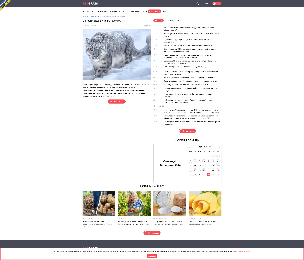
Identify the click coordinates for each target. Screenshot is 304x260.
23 (218, 170)
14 (209, 165)
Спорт (144, 11)
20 (204, 170)
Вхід (218, 3)
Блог (164, 11)
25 (195, 174)
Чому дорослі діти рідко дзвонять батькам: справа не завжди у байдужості (189, 95)
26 (200, 174)
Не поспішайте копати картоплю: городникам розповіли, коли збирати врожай (189, 28)
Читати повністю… (116, 101)
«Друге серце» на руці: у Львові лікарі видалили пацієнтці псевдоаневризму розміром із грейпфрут (187, 56)
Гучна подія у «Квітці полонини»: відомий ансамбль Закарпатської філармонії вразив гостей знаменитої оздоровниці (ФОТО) (191, 116)
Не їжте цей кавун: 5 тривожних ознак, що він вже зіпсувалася (189, 77)
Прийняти (152, 256)
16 (218, 165)
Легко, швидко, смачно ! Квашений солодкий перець (185, 66)
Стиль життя (154, 11)
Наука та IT (123, 11)
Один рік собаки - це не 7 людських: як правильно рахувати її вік (190, 81)
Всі (84, 11)
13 (204, 165)
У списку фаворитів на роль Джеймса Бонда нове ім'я (186, 84)
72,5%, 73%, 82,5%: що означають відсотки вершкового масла (189, 45)
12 (200, 165)
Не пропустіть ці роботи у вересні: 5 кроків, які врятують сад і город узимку (191, 34)
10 (190, 165)
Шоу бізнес (135, 11)
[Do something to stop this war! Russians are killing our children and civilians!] (5, 5)
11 (195, 165)
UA (206, 3)
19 (200, 170)
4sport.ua (147, 25)
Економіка (113, 11)
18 (195, 170)
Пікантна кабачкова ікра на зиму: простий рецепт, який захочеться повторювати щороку (191, 72)
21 (209, 170)
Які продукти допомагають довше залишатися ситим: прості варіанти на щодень (192, 122)
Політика (90, 11)
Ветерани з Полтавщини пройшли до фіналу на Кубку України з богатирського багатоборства (190, 61)
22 (213, 170)
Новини (85, 16)
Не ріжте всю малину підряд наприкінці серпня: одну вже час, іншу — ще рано (191, 89)
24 (190, 174)
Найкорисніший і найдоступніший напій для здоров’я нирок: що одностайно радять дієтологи (189, 101)
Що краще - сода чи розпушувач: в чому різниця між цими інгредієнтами (187, 40)
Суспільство (102, 11)
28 (209, 174)
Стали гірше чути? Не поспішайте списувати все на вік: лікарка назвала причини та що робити (189, 50)
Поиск (197, 3)
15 (213, 165)
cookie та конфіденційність (242, 252)
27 (204, 174)
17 (190, 170)
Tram (90, 3)
